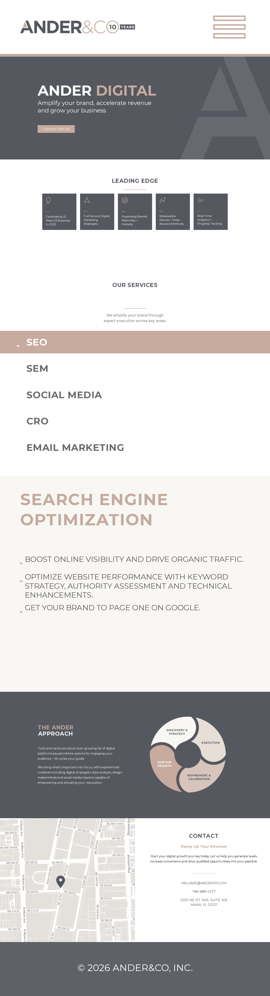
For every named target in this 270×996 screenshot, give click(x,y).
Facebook (193, 921)
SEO (36, 342)
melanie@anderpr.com (203, 883)
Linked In (215, 921)
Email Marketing (75, 447)
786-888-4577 (203, 892)
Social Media (64, 395)
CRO (37, 421)
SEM (37, 368)
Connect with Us (56, 129)
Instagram (204, 921)
